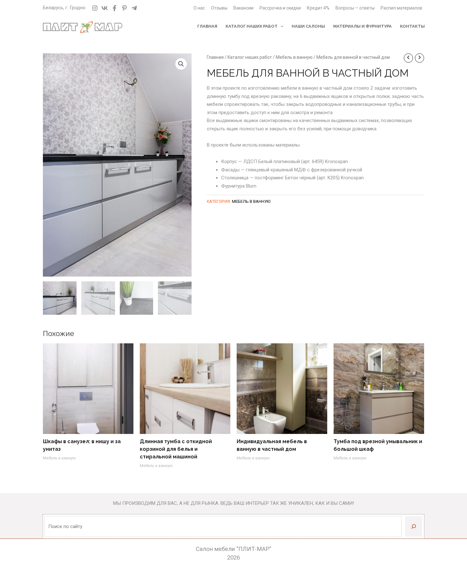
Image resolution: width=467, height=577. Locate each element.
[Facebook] (115, 8)
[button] (181, 64)
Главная (215, 57)
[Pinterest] (124, 8)
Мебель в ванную (294, 57)
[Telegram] (134, 8)
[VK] (105, 8)
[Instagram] (95, 8)
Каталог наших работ (249, 57)
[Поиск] (414, 526)
